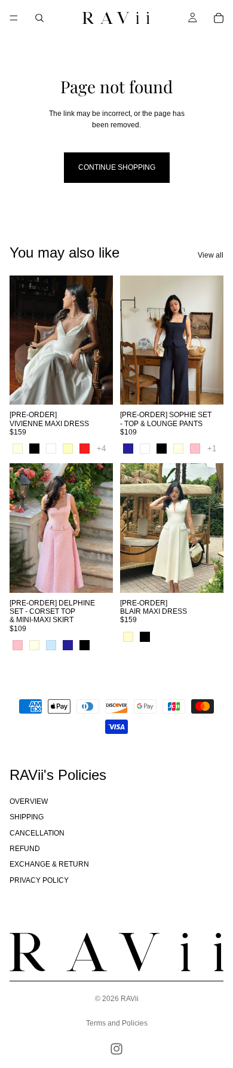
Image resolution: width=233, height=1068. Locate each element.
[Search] (39, 18)
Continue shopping (116, 167)
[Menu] (13, 18)
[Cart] (219, 18)
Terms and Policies (117, 1023)
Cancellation (37, 833)
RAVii (130, 998)
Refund (25, 848)
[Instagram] (116, 1049)
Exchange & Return (49, 864)
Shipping (27, 817)
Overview (29, 801)
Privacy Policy (39, 880)
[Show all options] (101, 448)
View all (210, 255)
